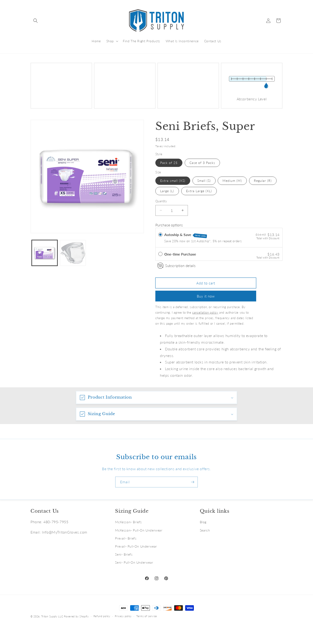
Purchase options (169, 225)
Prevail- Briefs (125, 538)
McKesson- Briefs (128, 522)
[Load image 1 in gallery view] (45, 253)
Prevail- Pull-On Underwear (136, 546)
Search (205, 530)
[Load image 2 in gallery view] (73, 253)
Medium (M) (232, 181)
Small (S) (204, 181)
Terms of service (146, 616)
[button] (35, 21)
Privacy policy (123, 616)
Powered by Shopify (76, 616)
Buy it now (206, 296)
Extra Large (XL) (199, 191)
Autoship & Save (185, 234)
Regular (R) (263, 181)
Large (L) (167, 191)
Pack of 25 (169, 163)
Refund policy (101, 616)
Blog (203, 522)
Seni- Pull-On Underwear (134, 562)
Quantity (161, 201)
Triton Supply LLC (52, 616)
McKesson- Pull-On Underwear (138, 530)
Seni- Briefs (123, 554)
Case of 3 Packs (202, 163)
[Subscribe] (192, 482)
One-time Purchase (180, 254)
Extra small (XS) (172, 181)
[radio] (160, 235)
